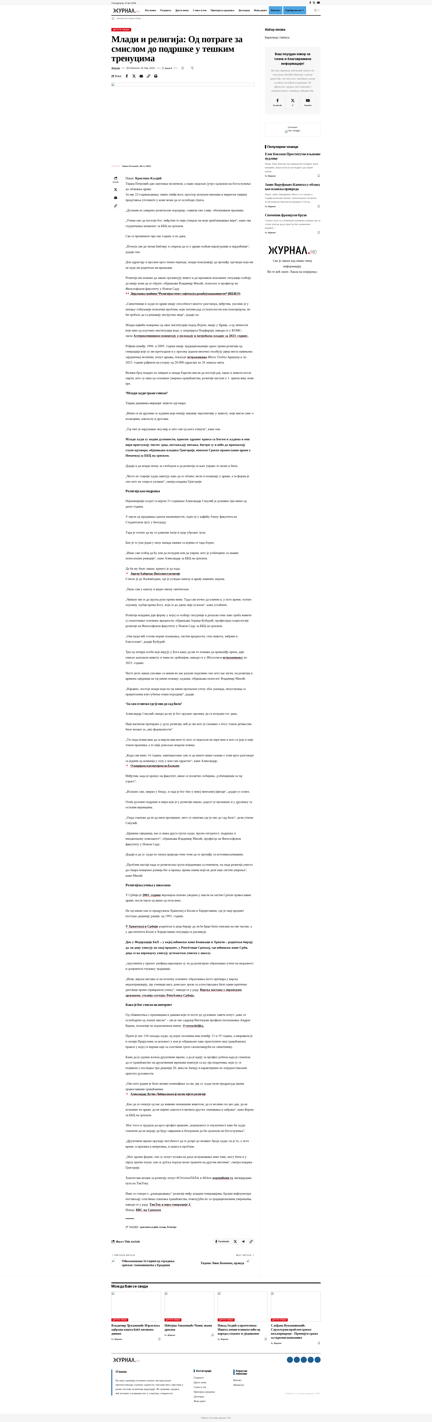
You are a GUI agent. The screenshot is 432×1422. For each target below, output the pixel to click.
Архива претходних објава (129, 18)
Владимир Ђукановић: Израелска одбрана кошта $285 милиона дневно (135, 1329)
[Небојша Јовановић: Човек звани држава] (189, 1306)
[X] (314, 3)
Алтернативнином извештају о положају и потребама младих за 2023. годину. (190, 335)
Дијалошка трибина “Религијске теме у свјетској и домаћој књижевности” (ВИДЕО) (185, 293)
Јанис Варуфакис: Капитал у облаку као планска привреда (292, 187)
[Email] (141, 76)
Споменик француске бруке (286, 215)
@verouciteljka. (193, 1025)
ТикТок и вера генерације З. (170, 1204)
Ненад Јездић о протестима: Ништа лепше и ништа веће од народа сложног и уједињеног (239, 1329)
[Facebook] (310, 3)
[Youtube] (307, 102)
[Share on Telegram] (243, 1241)
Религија (171, 1227)
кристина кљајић (149, 1227)
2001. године (151, 895)
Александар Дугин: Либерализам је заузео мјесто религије (168, 1094)
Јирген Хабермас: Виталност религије (155, 573)
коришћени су (222, 1177)
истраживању (233, 657)
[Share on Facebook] (126, 76)
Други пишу (121, 29)
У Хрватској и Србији (142, 926)
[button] (309, 10)
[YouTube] (318, 3)
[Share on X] (134, 76)
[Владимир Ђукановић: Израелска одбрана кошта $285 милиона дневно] (136, 1306)
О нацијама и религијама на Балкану (155, 766)
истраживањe (197, 357)
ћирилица (271, 37)
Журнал (115, 68)
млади (162, 1227)
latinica (284, 37)
